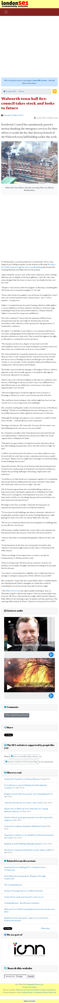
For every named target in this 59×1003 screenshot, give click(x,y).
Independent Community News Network (39, 992)
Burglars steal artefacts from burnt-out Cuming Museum (27, 794)
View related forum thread (16, 715)
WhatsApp (45, 928)
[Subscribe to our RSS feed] (55, 91)
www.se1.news (29, 1001)
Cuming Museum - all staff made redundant (21, 903)
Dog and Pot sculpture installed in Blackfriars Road (25, 826)
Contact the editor (29, 987)
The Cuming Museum (13, 885)
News (21, 91)
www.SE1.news (40, 80)
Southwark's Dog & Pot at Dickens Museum (22, 779)
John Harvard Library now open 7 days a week (23, 803)
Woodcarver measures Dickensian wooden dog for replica (28, 850)
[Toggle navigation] (6, 12)
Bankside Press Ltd (35, 984)
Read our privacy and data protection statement (36, 990)
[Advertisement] (29, 46)
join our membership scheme (25, 757)
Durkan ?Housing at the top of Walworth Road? (23, 891)
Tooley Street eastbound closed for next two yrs (24, 897)
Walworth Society (13, 591)
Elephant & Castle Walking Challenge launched (23, 844)
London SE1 (10, 91)
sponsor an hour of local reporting (22, 762)
